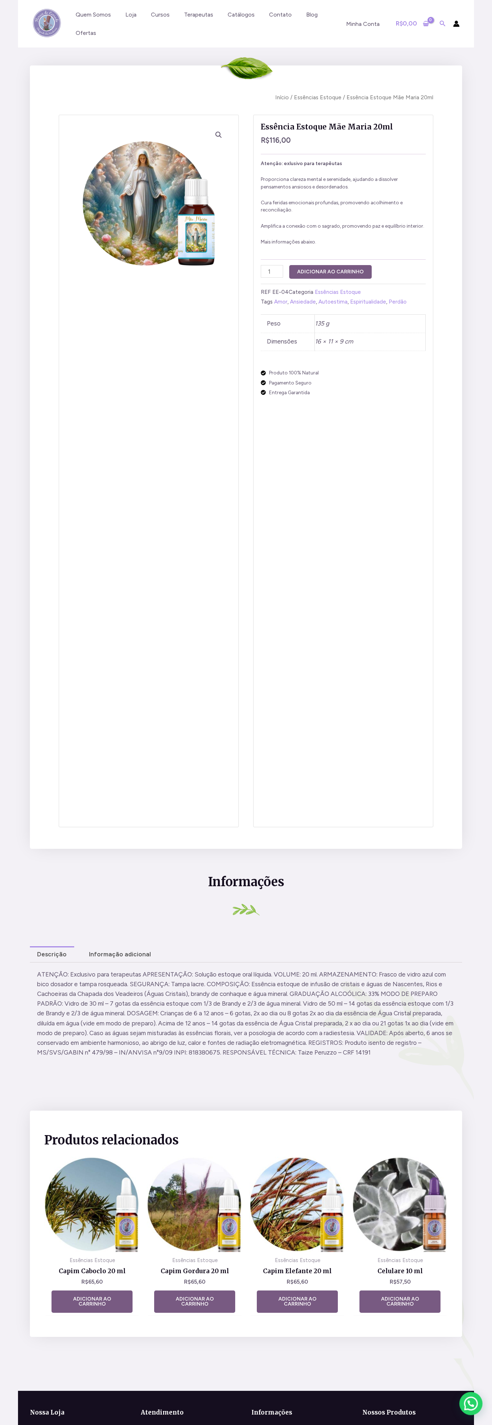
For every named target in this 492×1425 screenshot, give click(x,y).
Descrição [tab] (52, 954)
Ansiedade (303, 301)
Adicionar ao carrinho (330, 272)
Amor (280, 301)
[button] (218, 134)
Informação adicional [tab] (120, 954)
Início (282, 97)
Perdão (398, 301)
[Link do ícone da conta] (456, 24)
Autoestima (333, 301)
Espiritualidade (368, 301)
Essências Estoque (317, 97)
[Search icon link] (442, 24)
